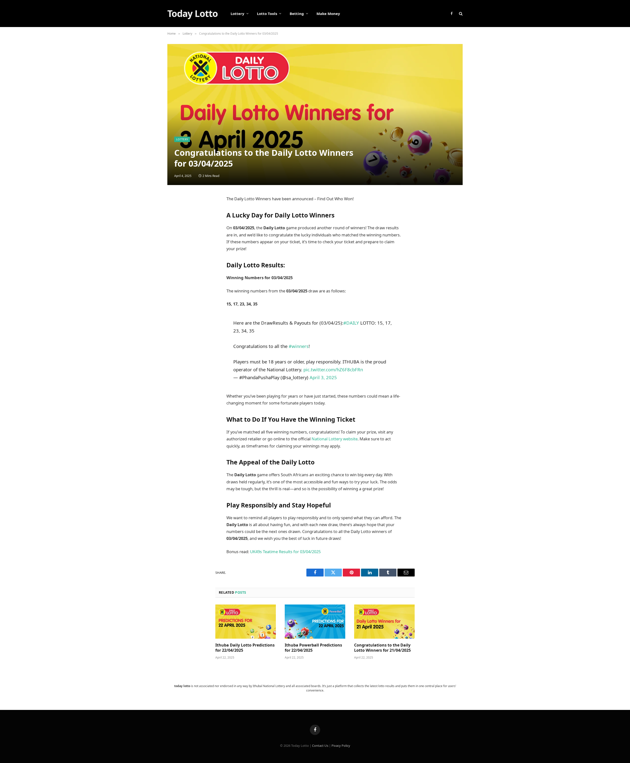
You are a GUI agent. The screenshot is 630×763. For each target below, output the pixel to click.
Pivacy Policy (340, 745)
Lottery (237, 13)
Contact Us (320, 745)
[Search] (460, 13)
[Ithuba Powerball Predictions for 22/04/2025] (315, 621)
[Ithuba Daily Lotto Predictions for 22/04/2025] (245, 621)
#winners (299, 346)
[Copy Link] (176, 283)
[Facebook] (176, 212)
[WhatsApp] (176, 271)
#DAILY (351, 323)
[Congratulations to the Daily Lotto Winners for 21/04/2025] (384, 621)
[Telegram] (176, 259)
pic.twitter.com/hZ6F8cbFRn (333, 369)
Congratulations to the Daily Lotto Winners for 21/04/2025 (382, 648)
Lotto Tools (267, 13)
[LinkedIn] (176, 235)
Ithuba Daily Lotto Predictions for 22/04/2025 (245, 648)
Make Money (328, 13)
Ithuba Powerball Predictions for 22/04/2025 (313, 648)
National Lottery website (335, 439)
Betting (297, 13)
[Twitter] (176, 224)
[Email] (176, 247)
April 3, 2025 (323, 377)
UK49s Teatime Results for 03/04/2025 (285, 551)
